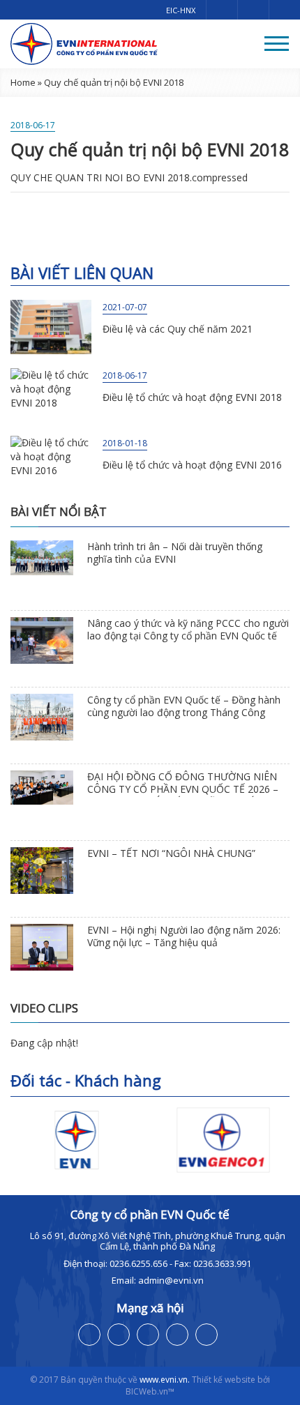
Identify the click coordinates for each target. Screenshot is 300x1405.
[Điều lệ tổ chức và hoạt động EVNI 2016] (50, 462)
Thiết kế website (223, 1379)
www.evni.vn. (165, 1379)
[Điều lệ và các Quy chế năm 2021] (50, 327)
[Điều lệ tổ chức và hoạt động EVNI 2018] (50, 395)
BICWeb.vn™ (150, 1391)
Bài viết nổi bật (58, 511)
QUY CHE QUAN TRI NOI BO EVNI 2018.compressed (129, 177)
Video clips (44, 1008)
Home (23, 82)
